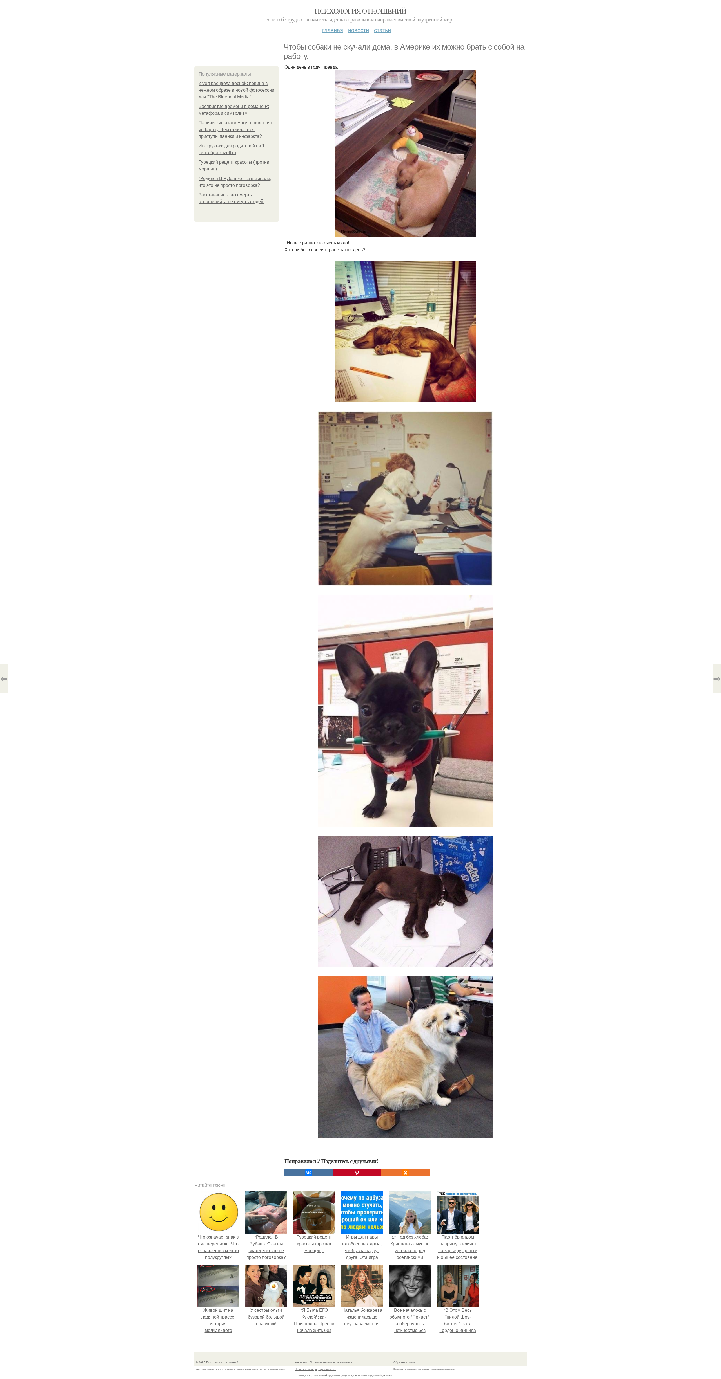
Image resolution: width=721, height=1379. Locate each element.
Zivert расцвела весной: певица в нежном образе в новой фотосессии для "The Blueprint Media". (236, 90)
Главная (332, 30)
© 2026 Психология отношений (217, 1362)
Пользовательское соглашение (331, 1362)
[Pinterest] (357, 1172)
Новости (358, 30)
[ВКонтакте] (308, 1172)
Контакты (301, 1362)
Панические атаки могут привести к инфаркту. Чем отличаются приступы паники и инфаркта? (236, 129)
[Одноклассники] (405, 1172)
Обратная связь (404, 1362)
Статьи (382, 30)
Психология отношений (360, 10)
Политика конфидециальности (315, 1369)
